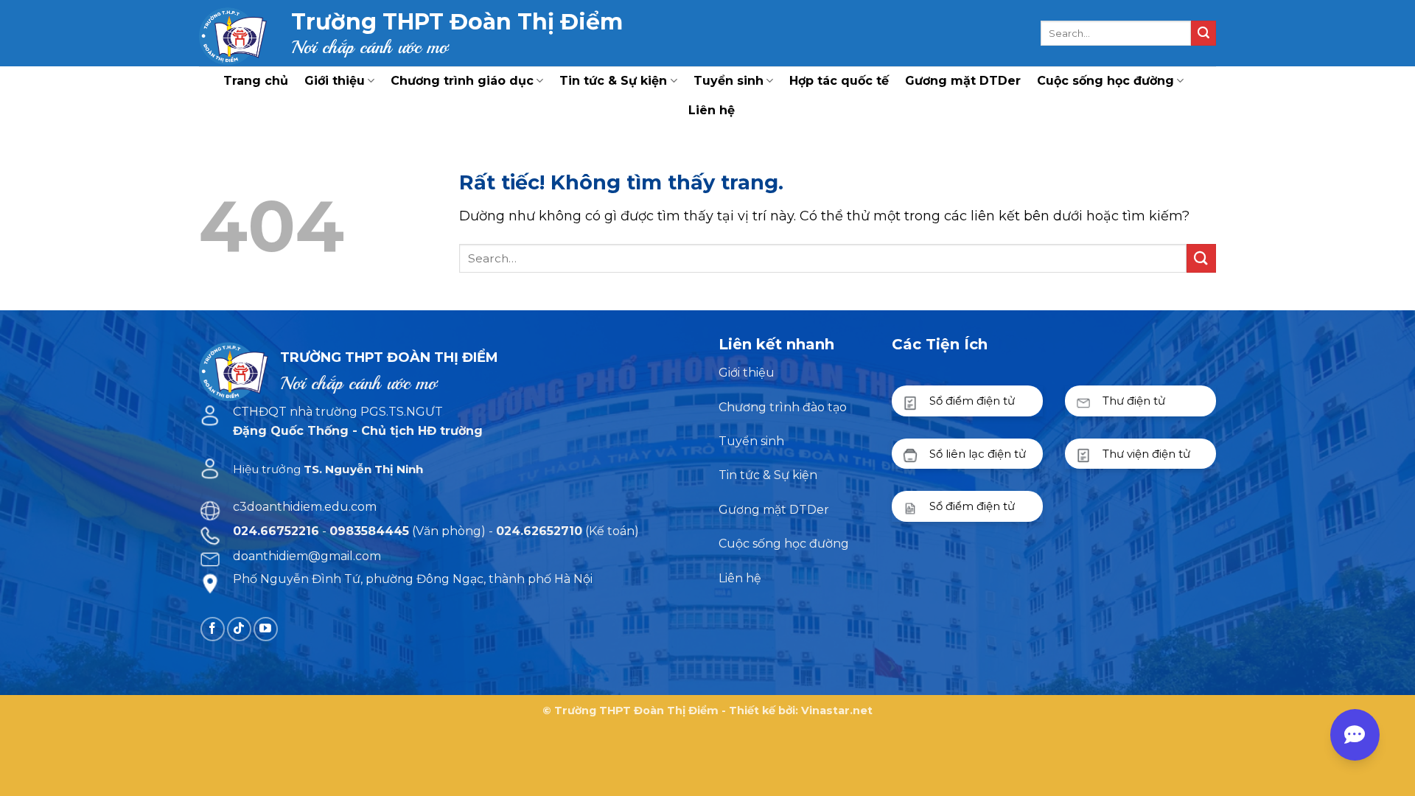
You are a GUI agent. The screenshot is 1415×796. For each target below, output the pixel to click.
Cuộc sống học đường (1105, 81)
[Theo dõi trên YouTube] (266, 629)
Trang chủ (255, 81)
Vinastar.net (837, 710)
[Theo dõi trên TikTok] (239, 629)
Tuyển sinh (728, 81)
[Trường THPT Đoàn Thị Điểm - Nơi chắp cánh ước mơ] (234, 33)
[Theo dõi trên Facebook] (212, 629)
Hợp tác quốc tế (839, 81)
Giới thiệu (334, 81)
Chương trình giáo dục (462, 81)
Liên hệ (711, 110)
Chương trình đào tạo (783, 407)
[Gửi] (1203, 33)
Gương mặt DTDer (963, 81)
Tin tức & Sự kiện (613, 81)
